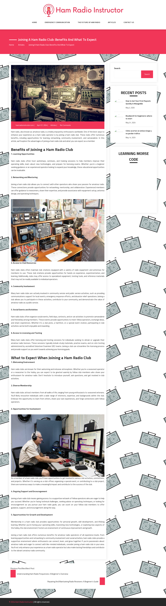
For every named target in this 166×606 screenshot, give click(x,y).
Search (117, 68)
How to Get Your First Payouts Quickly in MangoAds (138, 102)
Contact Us (129, 22)
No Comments (65, 125)
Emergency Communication (57, 22)
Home (34, 22)
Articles (112, 22)
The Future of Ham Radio (89, 22)
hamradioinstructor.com (25, 125)
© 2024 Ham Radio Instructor (21, 601)
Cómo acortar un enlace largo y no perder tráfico (139, 132)
